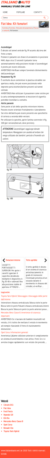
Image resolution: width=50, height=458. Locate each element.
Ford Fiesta (8, 411)
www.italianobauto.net (10, 450)
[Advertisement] (25, 39)
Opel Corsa (8, 424)
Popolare (21, 12)
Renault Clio (8, 427)
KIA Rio (6, 418)
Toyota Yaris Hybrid (11, 431)
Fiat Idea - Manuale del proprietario (21, 28)
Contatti (38, 12)
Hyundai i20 (8, 414)
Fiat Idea (5, 28)
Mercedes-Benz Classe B (13, 421)
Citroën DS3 (8, 404)
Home (5, 12)
